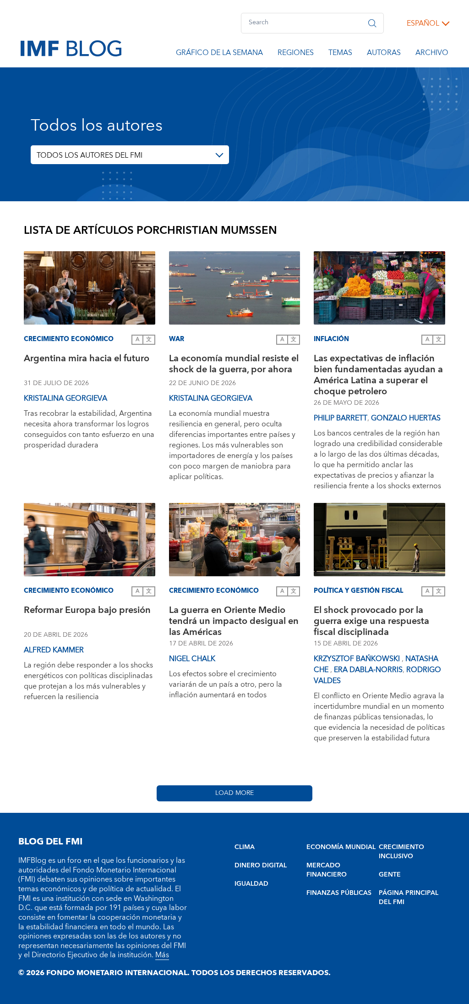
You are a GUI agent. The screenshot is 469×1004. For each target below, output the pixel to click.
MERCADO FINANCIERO (326, 870)
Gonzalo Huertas (406, 418)
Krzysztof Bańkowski (358, 658)
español (423, 23)
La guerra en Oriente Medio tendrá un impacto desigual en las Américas (234, 621)
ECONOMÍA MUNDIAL (341, 847)
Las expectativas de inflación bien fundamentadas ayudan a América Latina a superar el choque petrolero (378, 375)
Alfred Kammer (54, 650)
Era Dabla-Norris (368, 669)
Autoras (384, 54)
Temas (340, 54)
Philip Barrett (340, 418)
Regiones (296, 54)
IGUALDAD (251, 883)
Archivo (431, 54)
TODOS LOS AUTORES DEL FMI (89, 155)
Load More (234, 793)
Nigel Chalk (192, 658)
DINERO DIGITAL (260, 865)
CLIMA (244, 847)
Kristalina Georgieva (65, 398)
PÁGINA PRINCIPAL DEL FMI (408, 897)
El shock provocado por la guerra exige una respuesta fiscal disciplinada (371, 621)
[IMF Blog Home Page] (71, 47)
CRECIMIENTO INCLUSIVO (401, 852)
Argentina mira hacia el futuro (86, 359)
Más (162, 955)
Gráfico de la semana (219, 54)
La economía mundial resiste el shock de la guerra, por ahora (234, 365)
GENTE (390, 874)
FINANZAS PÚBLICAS (338, 893)
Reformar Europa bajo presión (87, 611)
